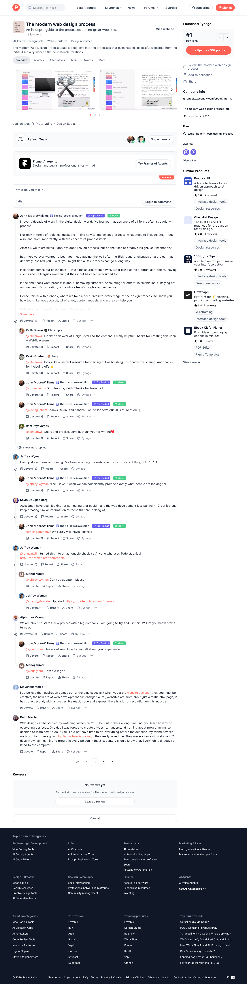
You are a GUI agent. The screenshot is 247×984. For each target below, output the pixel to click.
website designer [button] (139, 692)
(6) (30, 516)
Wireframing (204, 312)
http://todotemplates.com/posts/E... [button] (45, 558)
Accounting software (136, 882)
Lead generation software (194, 849)
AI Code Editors (21, 859)
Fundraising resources (137, 887)
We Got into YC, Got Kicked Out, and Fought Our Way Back (206, 940)
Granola (73, 951)
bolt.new (129, 933)
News (131, 7)
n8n (70, 927)
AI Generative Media (24, 898)
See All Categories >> (192, 888)
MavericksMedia (31, 687)
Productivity (131, 843)
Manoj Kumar (35, 574)
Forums (149, 7)
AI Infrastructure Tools (81, 854)
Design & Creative (23, 876)
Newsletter (54, 977)
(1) (36, 607)
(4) (36, 373)
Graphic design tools (24, 893)
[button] (102, 60)
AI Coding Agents (22, 854)
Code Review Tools (23, 939)
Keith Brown (34, 330)
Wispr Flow (130, 939)
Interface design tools (30, 41)
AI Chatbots (75, 849)
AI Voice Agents (188, 882)
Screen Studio (132, 927)
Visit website (165, 29)
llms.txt (166, 977)
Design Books (66, 123)
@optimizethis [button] (36, 388)
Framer (128, 945)
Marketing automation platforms (198, 854)
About (76, 977)
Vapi (70, 945)
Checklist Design (206, 217)
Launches (112, 7)
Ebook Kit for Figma (208, 327)
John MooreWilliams (34, 215)
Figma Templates (207, 354)
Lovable (73, 921)
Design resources (81, 41)
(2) (36, 394)
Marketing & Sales (190, 843)
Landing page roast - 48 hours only (201, 956)
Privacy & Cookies (112, 977)
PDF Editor (203, 347)
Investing (129, 893)
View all (95, 818)
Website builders (57, 41)
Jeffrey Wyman (30, 456)
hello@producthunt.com (202, 977)
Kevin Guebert (36, 356)
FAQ (85, 977)
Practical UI (202, 178)
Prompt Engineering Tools (83, 859)
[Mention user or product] (20, 202)
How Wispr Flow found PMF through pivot (205, 945)
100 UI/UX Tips (205, 256)
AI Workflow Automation (138, 869)
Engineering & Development (29, 843)
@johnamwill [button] (34, 336)
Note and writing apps (137, 854)
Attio (71, 933)
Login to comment (158, 202)
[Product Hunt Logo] (16, 8)
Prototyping (44, 123)
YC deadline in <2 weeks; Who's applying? (205, 933)
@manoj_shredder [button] (38, 601)
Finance (128, 876)
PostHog (73, 939)
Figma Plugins (20, 951)
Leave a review (95, 801)
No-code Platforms (23, 945)
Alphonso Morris (32, 617)
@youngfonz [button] (35, 649)
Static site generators (25, 956)
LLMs (71, 843)
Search (128, 864)
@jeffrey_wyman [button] (37, 484)
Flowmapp (201, 292)
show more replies (34, 447)
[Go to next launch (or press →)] (227, 37)
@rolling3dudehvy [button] (38, 532)
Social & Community (80, 876)
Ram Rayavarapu (37, 426)
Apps (67, 977)
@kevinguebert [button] (36, 410)
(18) (31, 320)
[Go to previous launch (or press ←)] (219, 37)
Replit (127, 951)
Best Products (86, 7)
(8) (36, 346)
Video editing (20, 882)
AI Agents (185, 876)
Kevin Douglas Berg (34, 500)
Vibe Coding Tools (23, 849)
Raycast (73, 956)
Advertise (170, 7)
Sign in (227, 7)
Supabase (74, 962)
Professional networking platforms (88, 887)
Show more (159, 139)
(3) (36, 416)
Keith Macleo (29, 717)
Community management (83, 893)
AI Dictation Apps (22, 927)
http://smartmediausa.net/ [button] (74, 736)
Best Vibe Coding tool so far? (197, 951)
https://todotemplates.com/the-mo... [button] (90, 601)
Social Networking (79, 882)
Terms (94, 977)
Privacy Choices (135, 977)
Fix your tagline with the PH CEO (199, 962)
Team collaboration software (140, 859)
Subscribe (202, 7)
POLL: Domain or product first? (198, 927)
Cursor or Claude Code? (194, 921)
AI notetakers (131, 849)
